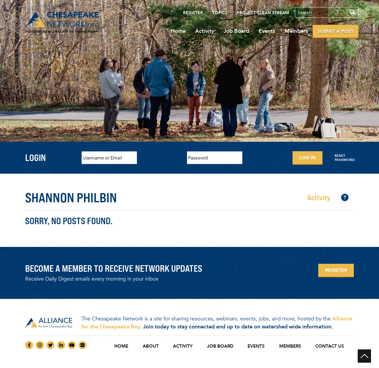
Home (178, 31)
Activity (204, 31)
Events (267, 31)
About (151, 346)
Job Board (236, 31)
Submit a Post (335, 31)
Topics (219, 13)
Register (193, 13)
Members (296, 31)
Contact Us (329, 346)
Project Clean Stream (263, 13)
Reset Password (345, 157)
